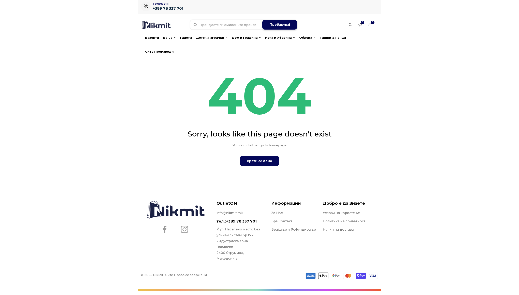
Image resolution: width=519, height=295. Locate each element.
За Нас (277, 213)
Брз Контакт (281, 221)
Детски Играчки (210, 37)
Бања (168, 37)
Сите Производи (159, 51)
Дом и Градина (245, 37)
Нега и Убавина (278, 37)
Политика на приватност (344, 221)
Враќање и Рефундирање (293, 229)
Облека (305, 37)
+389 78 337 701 (168, 8)
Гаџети (186, 37)
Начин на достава (338, 229)
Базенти (152, 37)
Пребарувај (279, 25)
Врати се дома (259, 161)
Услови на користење (341, 213)
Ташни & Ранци (333, 37)
